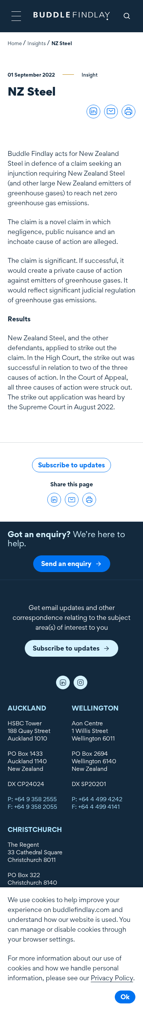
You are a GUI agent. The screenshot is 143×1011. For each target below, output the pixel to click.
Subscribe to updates (71, 465)
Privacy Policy (112, 978)
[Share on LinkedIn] (93, 111)
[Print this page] (128, 111)
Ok (125, 997)
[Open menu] (16, 16)
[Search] (126, 16)
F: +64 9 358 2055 (32, 806)
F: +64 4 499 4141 (96, 806)
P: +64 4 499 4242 (97, 799)
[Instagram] (80, 682)
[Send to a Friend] (111, 111)
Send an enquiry (66, 564)
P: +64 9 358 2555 (32, 799)
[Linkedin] (63, 682)
